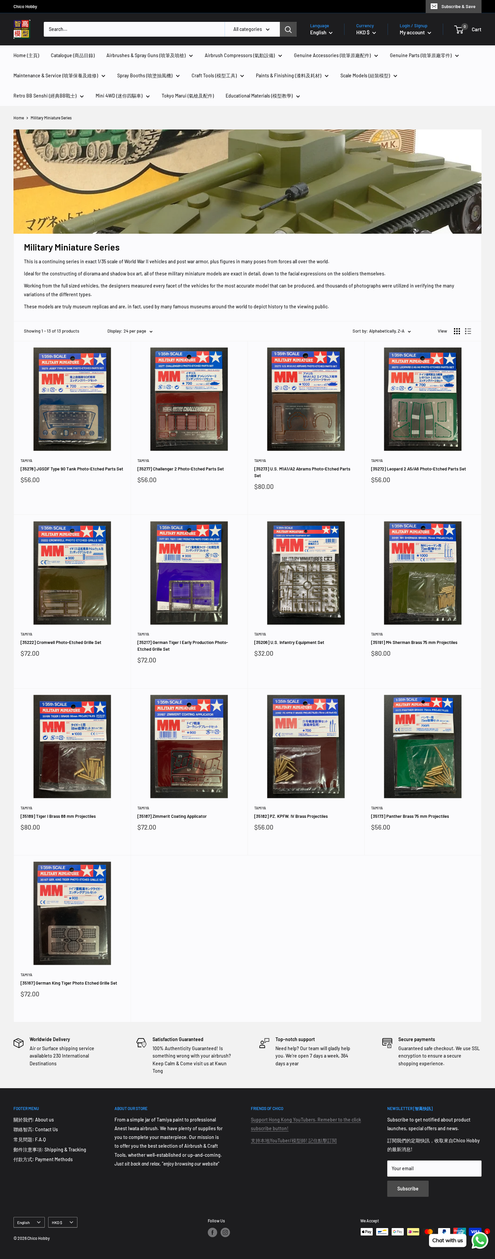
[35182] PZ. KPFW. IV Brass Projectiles (291, 816)
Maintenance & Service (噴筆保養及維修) (55, 75)
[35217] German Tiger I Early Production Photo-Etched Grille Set (182, 646)
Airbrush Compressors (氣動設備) (240, 55)
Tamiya (26, 460)
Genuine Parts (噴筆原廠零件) (421, 55)
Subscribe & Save (458, 6)
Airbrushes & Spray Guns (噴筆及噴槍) (146, 55)
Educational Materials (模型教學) (259, 96)
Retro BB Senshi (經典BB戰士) (44, 96)
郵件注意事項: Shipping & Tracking (49, 1149)
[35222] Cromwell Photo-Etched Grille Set (61, 642)
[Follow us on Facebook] (212, 1232)
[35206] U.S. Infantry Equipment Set (289, 642)
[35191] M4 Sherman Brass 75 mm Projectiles (414, 642)
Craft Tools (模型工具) (214, 75)
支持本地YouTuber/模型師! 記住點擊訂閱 (294, 1140)
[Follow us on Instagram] (225, 1232)
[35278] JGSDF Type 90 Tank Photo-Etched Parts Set (72, 468)
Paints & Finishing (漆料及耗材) (288, 75)
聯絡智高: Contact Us (35, 1129)
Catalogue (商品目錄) (73, 55)
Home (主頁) (26, 55)
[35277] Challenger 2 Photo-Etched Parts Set (180, 468)
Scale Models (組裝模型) (365, 75)
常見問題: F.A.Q (29, 1139)
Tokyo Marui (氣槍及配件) (188, 96)
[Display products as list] (468, 331)
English (23, 1222)
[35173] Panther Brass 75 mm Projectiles (410, 816)
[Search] (288, 29)
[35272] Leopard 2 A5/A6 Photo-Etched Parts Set (418, 468)
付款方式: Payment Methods (43, 1159)
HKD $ (57, 1222)
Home (18, 117)
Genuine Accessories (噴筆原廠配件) (332, 55)
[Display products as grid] (457, 331)
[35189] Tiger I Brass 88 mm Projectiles (58, 816)
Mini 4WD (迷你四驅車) (119, 96)
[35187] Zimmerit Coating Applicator (172, 816)
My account (413, 32)
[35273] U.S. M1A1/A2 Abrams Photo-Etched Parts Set (302, 472)
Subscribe (408, 1188)
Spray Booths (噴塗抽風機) (144, 75)
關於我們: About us (33, 1119)
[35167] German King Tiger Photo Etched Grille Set (69, 983)
